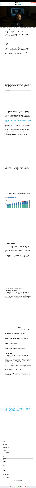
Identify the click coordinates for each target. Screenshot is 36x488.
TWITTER (4, 461)
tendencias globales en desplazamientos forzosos (13, 50)
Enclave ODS (26, 409)
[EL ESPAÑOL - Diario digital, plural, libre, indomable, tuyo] (18, 2)
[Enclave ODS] (18, 4)
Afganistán (14, 408)
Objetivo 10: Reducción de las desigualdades (11, 411)
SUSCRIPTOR (5, 456)
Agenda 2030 (11, 409)
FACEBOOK (4, 462)
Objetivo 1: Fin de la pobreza (15, 410)
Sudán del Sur (7, 409)
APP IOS (4, 443)
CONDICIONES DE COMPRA (6, 473)
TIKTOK (4, 465)
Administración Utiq (6, 477)
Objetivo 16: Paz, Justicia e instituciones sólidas (23, 411)
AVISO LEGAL (5, 470)
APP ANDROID (5, 444)
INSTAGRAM (4, 464)
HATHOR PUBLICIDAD (6, 452)
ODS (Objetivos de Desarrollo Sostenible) (18, 409)
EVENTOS (4, 453)
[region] (12, 38)
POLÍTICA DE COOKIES (6, 474)
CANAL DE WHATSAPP (6, 447)
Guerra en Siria (11, 408)
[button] (16, 487)
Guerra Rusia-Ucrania (8, 410)
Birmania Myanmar (28, 408)
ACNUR (7, 408)
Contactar (4, 450)
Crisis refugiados (22, 408)
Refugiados (18, 408)
